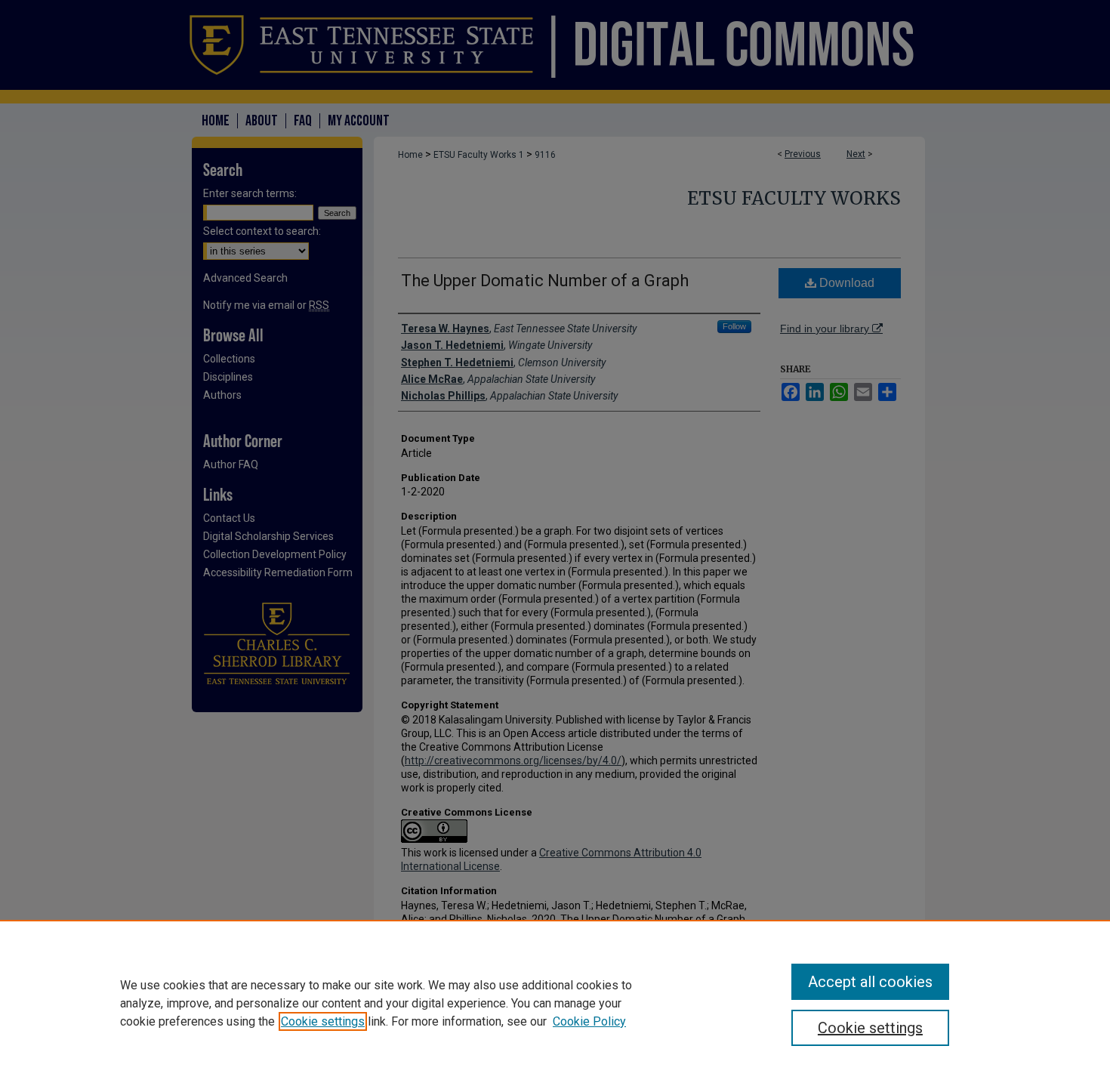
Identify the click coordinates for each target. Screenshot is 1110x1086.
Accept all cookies (870, 982)
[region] (555, 1003)
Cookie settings (323, 1021)
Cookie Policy (589, 1021)
